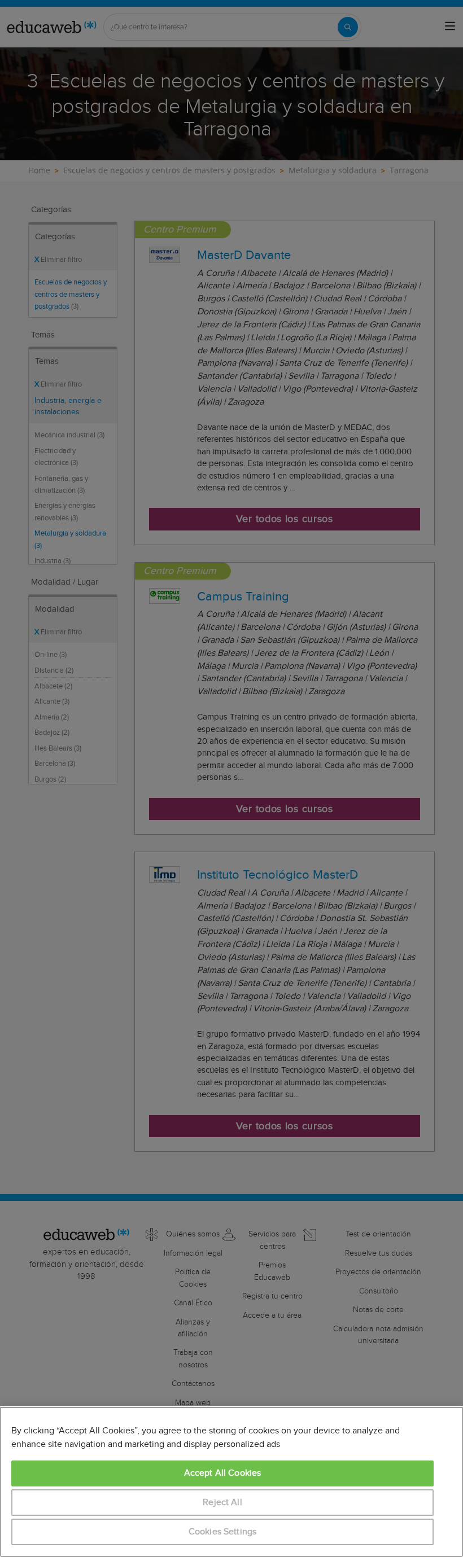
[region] (231, 1481)
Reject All (222, 1502)
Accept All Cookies (222, 1473)
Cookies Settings (223, 1532)
